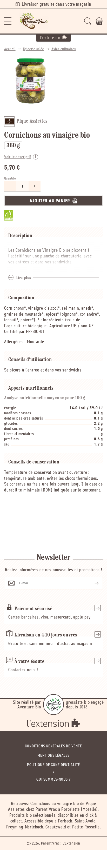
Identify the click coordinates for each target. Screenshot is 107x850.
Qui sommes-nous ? (53, 779)
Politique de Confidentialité (53, 764)
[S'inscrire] (92, 583)
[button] (7, 21)
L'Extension (71, 843)
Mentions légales (53, 755)
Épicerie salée (33, 49)
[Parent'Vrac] (34, 21)
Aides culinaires (63, 49)
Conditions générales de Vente (53, 746)
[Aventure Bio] (53, 704)
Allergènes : (15, 341)
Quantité (10, 178)
